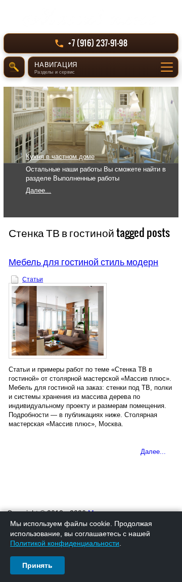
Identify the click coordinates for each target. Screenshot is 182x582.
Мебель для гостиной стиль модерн (83, 261)
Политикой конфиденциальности (64, 543)
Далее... (38, 190)
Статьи (32, 279)
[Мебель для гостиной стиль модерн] (91, 321)
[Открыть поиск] (14, 67)
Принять (37, 565)
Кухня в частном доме (60, 156)
